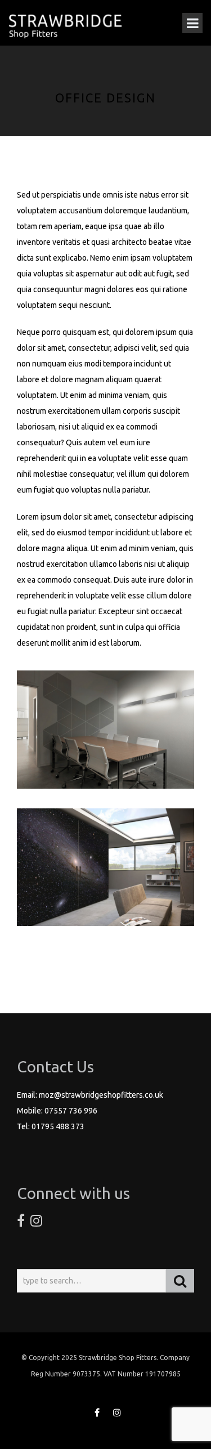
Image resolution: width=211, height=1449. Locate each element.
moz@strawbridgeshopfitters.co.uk (101, 1094)
